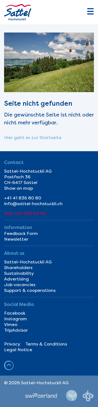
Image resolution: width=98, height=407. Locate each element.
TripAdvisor (16, 330)
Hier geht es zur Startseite (33, 137)
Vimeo (10, 324)
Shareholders (18, 267)
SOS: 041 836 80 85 (25, 213)
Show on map (18, 188)
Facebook (14, 313)
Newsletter (16, 239)
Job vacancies (19, 284)
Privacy (12, 344)
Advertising (16, 279)
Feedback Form (21, 233)
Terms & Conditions (46, 344)
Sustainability (19, 273)
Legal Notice (18, 349)
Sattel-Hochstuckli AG (28, 261)
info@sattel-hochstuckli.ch (33, 203)
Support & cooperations (30, 290)
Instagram (15, 318)
